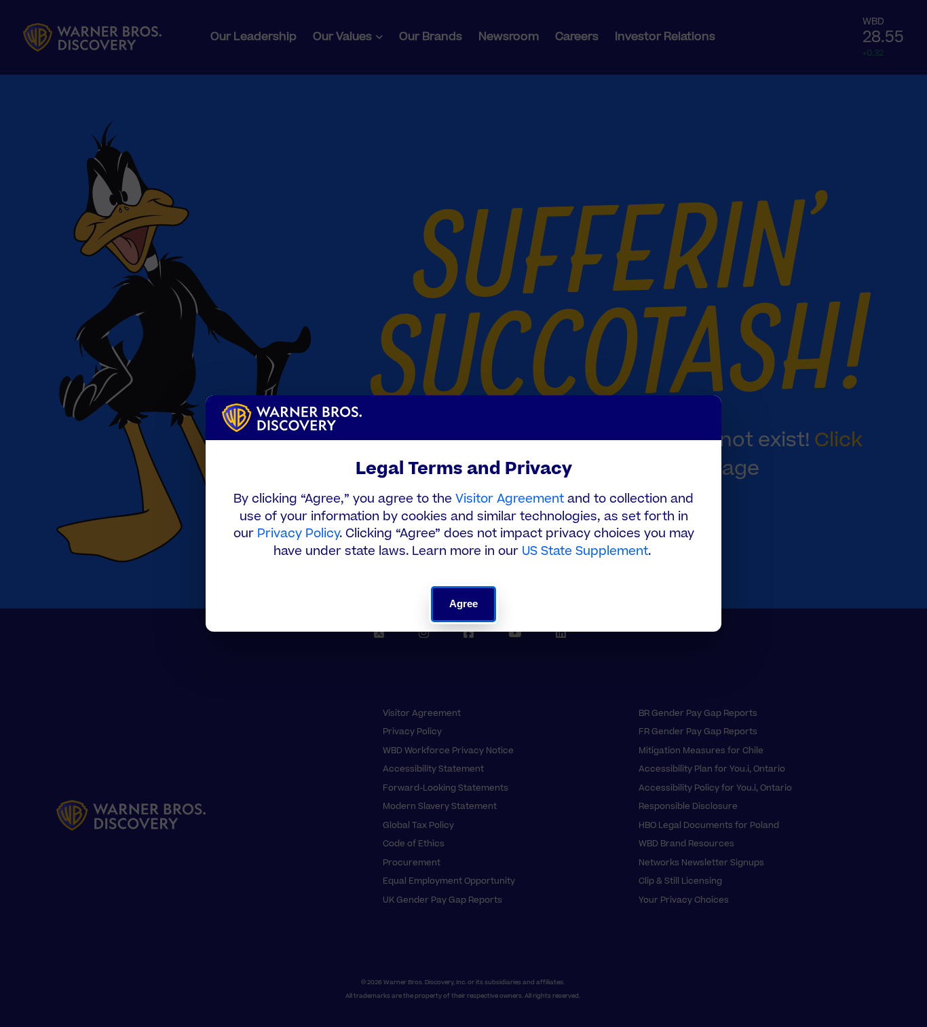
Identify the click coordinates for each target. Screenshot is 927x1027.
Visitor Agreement (509, 498)
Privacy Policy (298, 533)
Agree (463, 603)
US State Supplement (585, 551)
